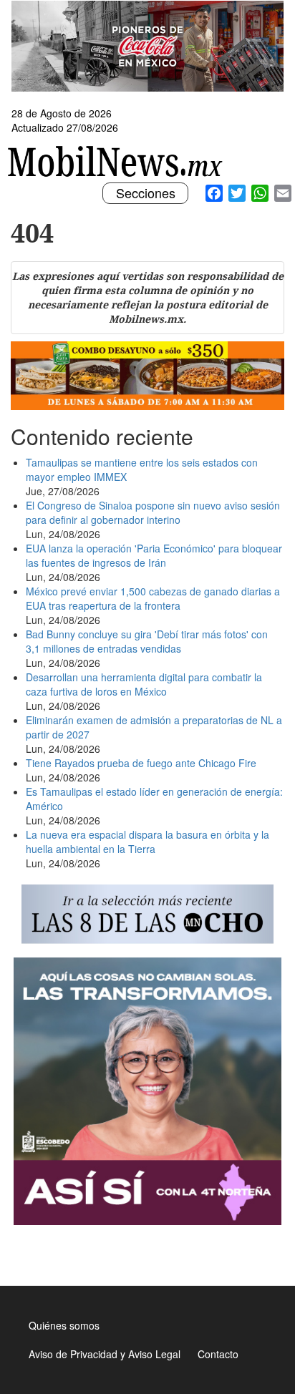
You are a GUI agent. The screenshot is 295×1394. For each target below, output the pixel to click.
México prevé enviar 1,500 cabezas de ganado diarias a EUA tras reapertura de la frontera (153, 598)
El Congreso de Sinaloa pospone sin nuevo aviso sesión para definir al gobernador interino (153, 512)
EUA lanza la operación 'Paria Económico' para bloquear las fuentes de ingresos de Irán (154, 555)
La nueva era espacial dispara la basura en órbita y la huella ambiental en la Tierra (147, 841)
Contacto (218, 1354)
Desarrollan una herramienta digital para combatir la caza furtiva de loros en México (144, 684)
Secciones (145, 193)
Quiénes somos (64, 1325)
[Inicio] (117, 161)
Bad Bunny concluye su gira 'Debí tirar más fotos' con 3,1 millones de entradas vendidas (147, 641)
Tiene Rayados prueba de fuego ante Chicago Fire (141, 763)
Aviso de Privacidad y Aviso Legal (104, 1354)
